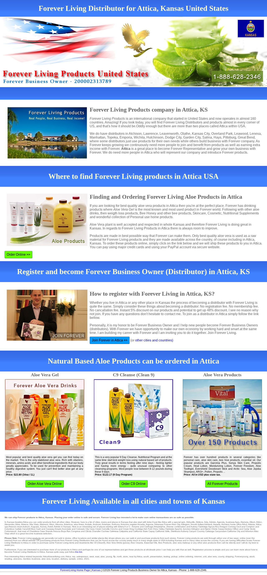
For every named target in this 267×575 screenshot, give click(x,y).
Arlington (185, 524)
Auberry (184, 531)
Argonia (149, 524)
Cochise (105, 531)
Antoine (135, 526)
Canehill (26, 529)
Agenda (221, 522)
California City (233, 531)
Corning (232, 526)
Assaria (216, 524)
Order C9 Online (133, 484)
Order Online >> (18, 254)
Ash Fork (148, 529)
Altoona (59, 524)
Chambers (34, 531)
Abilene (199, 522)
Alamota (244, 522)
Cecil (238, 526)
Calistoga (209, 531)
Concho (114, 529)
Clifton (236, 529)
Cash (38, 529)
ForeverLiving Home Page (75, 570)
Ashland (208, 524)
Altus (32, 529)
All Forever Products (222, 484)
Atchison (225, 524)
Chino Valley (159, 529)
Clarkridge (203, 526)
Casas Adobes (225, 529)
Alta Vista (34, 524)
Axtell (50, 526)
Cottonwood (10, 531)
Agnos (211, 526)
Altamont (44, 524)
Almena (24, 524)
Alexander (9, 524)
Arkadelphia (159, 526)
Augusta (35, 526)
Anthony (116, 524)
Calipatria (123, 531)
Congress (75, 531)
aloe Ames (79, 524)
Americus (68, 524)
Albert (252, 522)
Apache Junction (183, 529)
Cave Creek (95, 529)
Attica (258, 524)
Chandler (96, 531)
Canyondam (221, 531)
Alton (51, 524)
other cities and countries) (154, 340)
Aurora (43, 526)
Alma (17, 524)
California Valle (162, 531)
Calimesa (114, 531)
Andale (88, 524)
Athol (244, 524)
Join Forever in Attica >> (109, 340)
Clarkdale (169, 529)
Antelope (106, 524)
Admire (212, 522)
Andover (97, 524)
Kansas (96, 570)
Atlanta (251, 524)
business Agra (232, 522)
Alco (217, 526)
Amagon (223, 526)
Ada (206, 522)
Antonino (125, 524)
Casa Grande (46, 531)
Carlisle (18, 529)
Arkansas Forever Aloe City (167, 524)
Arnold (194, 524)
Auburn (26, 526)
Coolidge (139, 529)
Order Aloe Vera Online (45, 484)
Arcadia (141, 524)
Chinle (214, 529)
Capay (152, 531)
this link (78, 552)
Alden (259, 522)
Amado (58, 529)
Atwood (12, 526)
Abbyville (190, 522)
